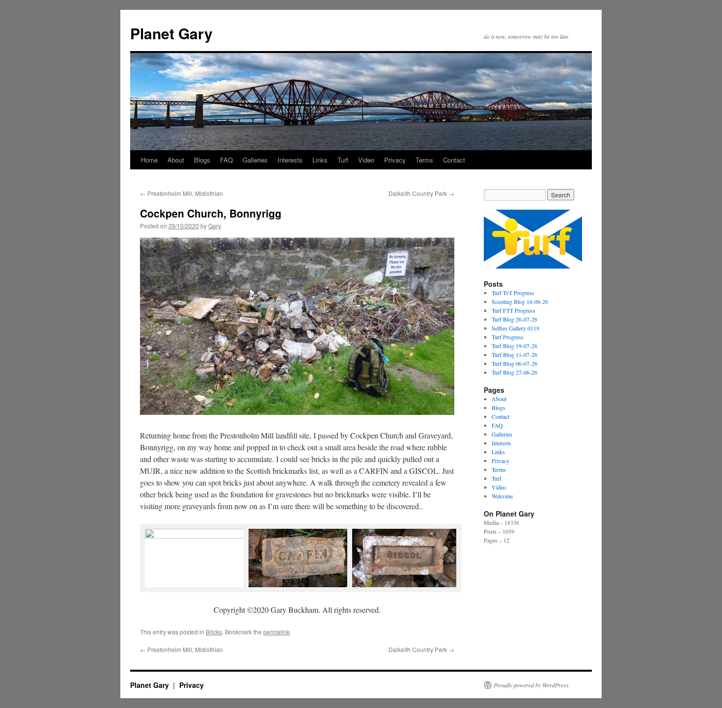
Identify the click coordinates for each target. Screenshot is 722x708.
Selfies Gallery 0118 (515, 328)
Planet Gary (171, 33)
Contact (454, 159)
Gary (214, 225)
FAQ (226, 159)
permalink (276, 631)
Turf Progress (508, 337)
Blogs (202, 159)
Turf (342, 159)
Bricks (214, 631)
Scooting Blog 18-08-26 (520, 301)
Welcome (502, 496)
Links (320, 159)
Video (366, 159)
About (175, 159)
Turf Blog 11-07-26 (514, 354)
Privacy (395, 159)
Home (149, 159)
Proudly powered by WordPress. (532, 685)
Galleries (255, 159)
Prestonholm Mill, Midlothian (181, 193)
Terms (424, 159)
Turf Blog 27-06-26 (514, 372)
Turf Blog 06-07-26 (514, 363)
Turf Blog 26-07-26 (514, 319)
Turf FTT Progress (513, 310)
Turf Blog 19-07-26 (514, 346)
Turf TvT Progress (513, 293)
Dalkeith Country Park (421, 193)
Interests (290, 159)
